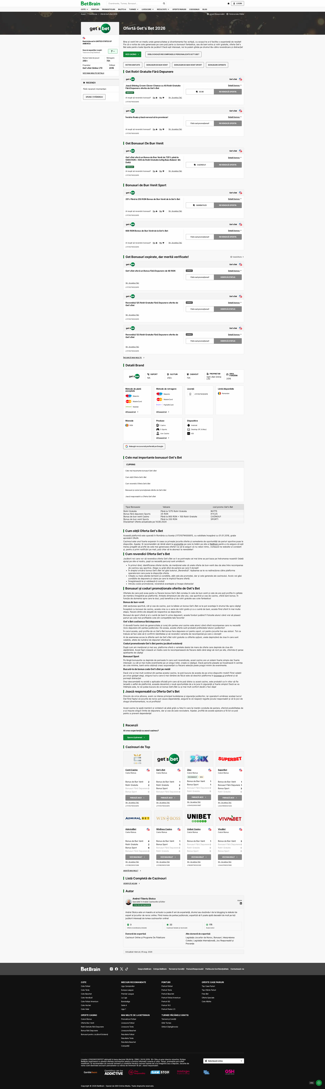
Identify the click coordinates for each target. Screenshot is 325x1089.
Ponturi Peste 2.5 (168, 1009)
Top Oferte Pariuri (209, 990)
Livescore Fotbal (127, 1023)
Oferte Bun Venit (87, 1023)
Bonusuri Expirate (217, 65)
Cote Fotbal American (89, 1001)
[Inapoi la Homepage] (90, 3)
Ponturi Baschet (167, 994)
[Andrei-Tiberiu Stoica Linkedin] (241, 903)
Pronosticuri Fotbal (128, 1019)
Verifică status (227, 277)
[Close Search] (164, 3)
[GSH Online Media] (229, 1072)
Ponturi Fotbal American (171, 998)
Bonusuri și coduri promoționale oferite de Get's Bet (145, 490)
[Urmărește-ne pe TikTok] (126, 968)
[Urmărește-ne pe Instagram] (111, 968)
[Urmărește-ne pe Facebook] (116, 968)
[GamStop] (160, 1072)
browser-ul (219, 675)
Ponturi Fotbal (166, 986)
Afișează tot (130, 412)
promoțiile (178, 544)
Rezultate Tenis (127, 1038)
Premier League (127, 994)
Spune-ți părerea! (94, 97)
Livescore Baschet (128, 1030)
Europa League (127, 990)
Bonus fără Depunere (89, 1030)
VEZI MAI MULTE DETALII (93, 73)
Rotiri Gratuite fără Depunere (92, 1027)
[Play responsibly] (136, 1072)
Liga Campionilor (128, 986)
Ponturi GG (165, 1001)
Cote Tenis (85, 990)
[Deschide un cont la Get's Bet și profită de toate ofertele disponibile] (175, 98)
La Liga (124, 998)
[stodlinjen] (183, 1072)
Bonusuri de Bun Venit (157, 65)
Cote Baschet (86, 994)
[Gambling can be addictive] (113, 1072)
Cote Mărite (206, 1001)
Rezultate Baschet (128, 1042)
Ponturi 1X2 (166, 1005)
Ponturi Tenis (166, 990)
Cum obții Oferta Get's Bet (135, 477)
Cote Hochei (86, 1005)
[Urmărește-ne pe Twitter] (121, 968)
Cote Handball (86, 998)
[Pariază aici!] (132, 803)
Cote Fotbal (85, 986)
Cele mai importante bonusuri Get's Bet (141, 471)
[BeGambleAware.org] (90, 1072)
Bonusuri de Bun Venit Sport (188, 65)
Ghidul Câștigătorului (169, 1027)
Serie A (124, 1005)
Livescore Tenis (127, 1027)
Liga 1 (123, 1009)
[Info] (319, 1083)
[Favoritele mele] (228, 3)
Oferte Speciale (208, 998)
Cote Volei (85, 1009)
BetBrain (214, 544)
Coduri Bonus (86, 1019)
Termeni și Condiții (168, 1019)
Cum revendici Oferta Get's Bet (137, 483)
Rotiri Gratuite (132, 65)
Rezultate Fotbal (127, 1034)
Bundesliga (125, 1001)
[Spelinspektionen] (206, 1072)
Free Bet (205, 994)
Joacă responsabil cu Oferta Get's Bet (140, 496)
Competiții (125, 1046)
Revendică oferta (227, 92)
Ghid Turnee (166, 1023)
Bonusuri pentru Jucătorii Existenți (94, 1034)
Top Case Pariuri (208, 986)
